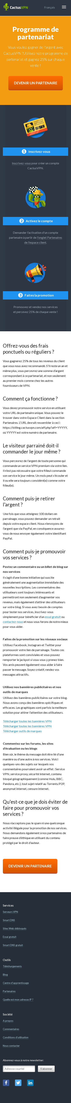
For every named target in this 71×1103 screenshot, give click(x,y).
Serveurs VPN (10, 911)
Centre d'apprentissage (16, 982)
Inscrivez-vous (21, 163)
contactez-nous (13, 621)
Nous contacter (11, 1045)
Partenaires (9, 991)
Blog (5, 974)
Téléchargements (12, 966)
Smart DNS (9, 920)
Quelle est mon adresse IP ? (18, 999)
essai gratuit (53, 617)
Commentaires (11, 1029)
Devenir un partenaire (35, 83)
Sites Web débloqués (14, 928)
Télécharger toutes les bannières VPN (27, 721)
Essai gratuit (9, 936)
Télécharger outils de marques (22, 731)
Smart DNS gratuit (13, 945)
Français (49, 7)
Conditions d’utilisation (15, 1037)
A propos (8, 1020)
